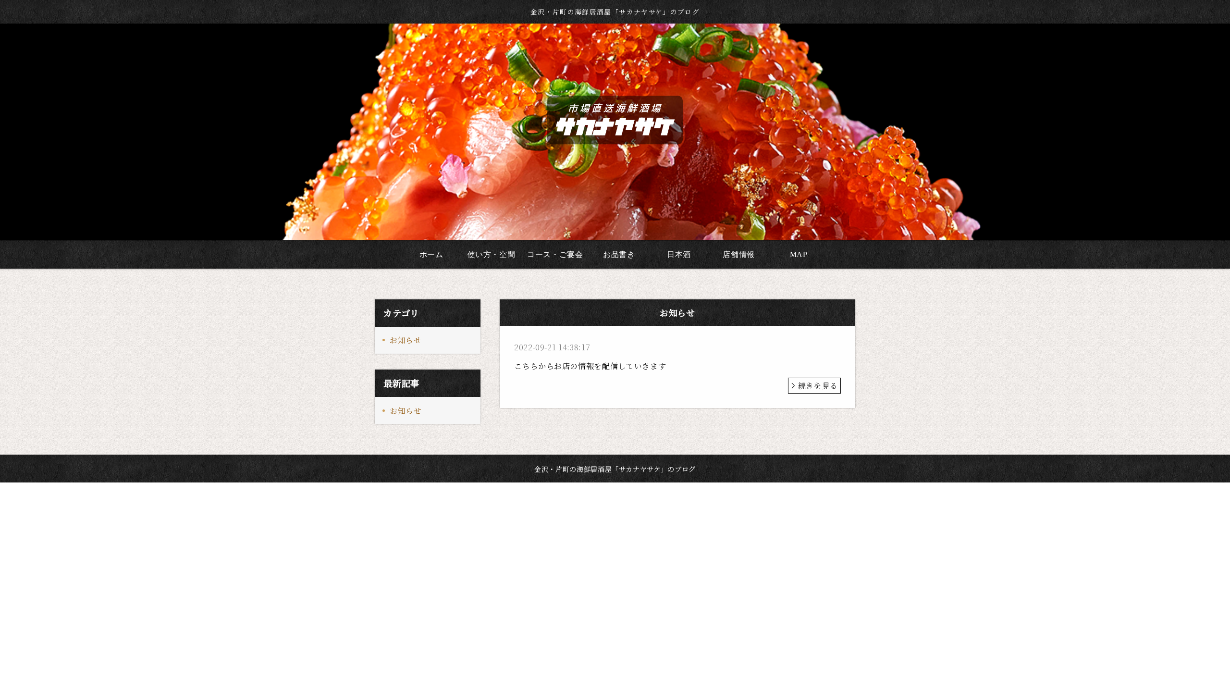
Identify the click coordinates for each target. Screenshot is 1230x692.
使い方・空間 (491, 254)
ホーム (431, 254)
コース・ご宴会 (555, 254)
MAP (799, 254)
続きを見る (818, 385)
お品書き (619, 254)
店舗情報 (739, 254)
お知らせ (406, 340)
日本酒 (679, 254)
